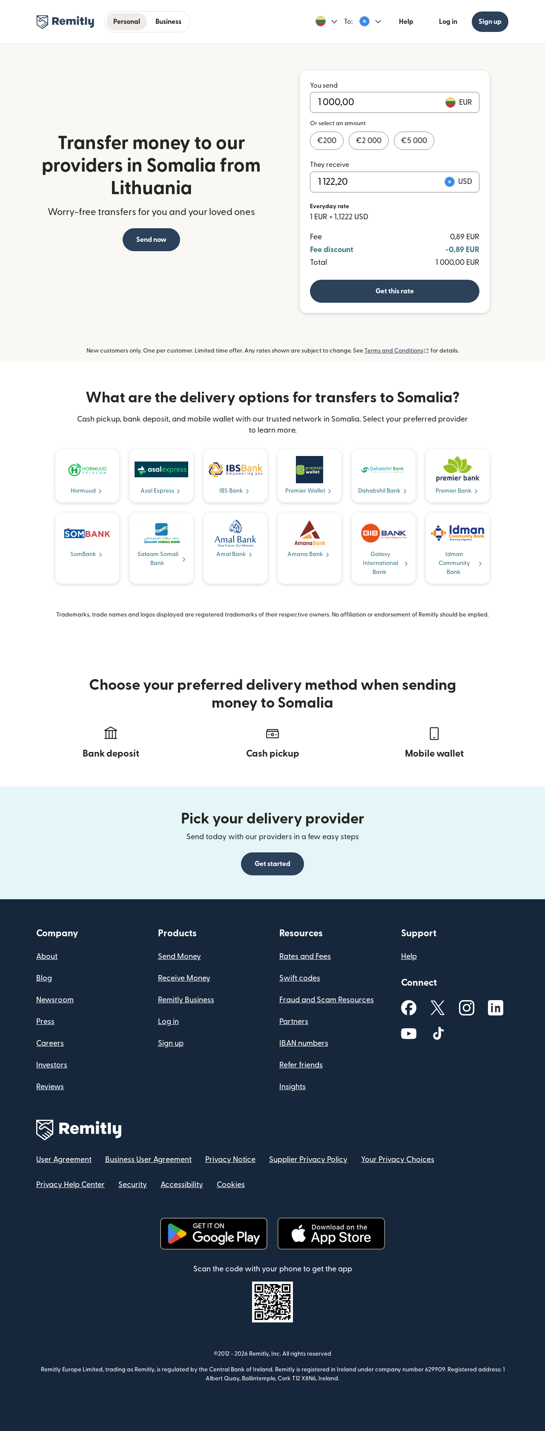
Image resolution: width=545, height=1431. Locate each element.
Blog (44, 978)
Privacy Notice (230, 1159)
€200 (326, 140)
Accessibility (182, 1184)
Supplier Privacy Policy (308, 1159)
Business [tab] (168, 21)
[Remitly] (65, 22)
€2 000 (369, 140)
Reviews (50, 1086)
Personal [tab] (126, 21)
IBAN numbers (303, 1043)
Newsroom (55, 1000)
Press (45, 1021)
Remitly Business (186, 1000)
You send (324, 85)
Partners (293, 1021)
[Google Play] (213, 1234)
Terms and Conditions (396, 351)
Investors (51, 1065)
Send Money (179, 956)
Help (406, 21)
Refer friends (301, 1065)
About (46, 956)
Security (132, 1184)
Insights (292, 1086)
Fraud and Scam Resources (326, 1000)
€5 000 (414, 140)
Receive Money (184, 978)
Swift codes (299, 978)
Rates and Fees (305, 956)
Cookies (231, 1184)
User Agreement (64, 1159)
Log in (448, 21)
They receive (329, 164)
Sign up (490, 21)
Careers (50, 1043)
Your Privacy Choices (397, 1159)
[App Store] (331, 1234)
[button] (326, 21)
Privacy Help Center (70, 1184)
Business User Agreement (148, 1159)
